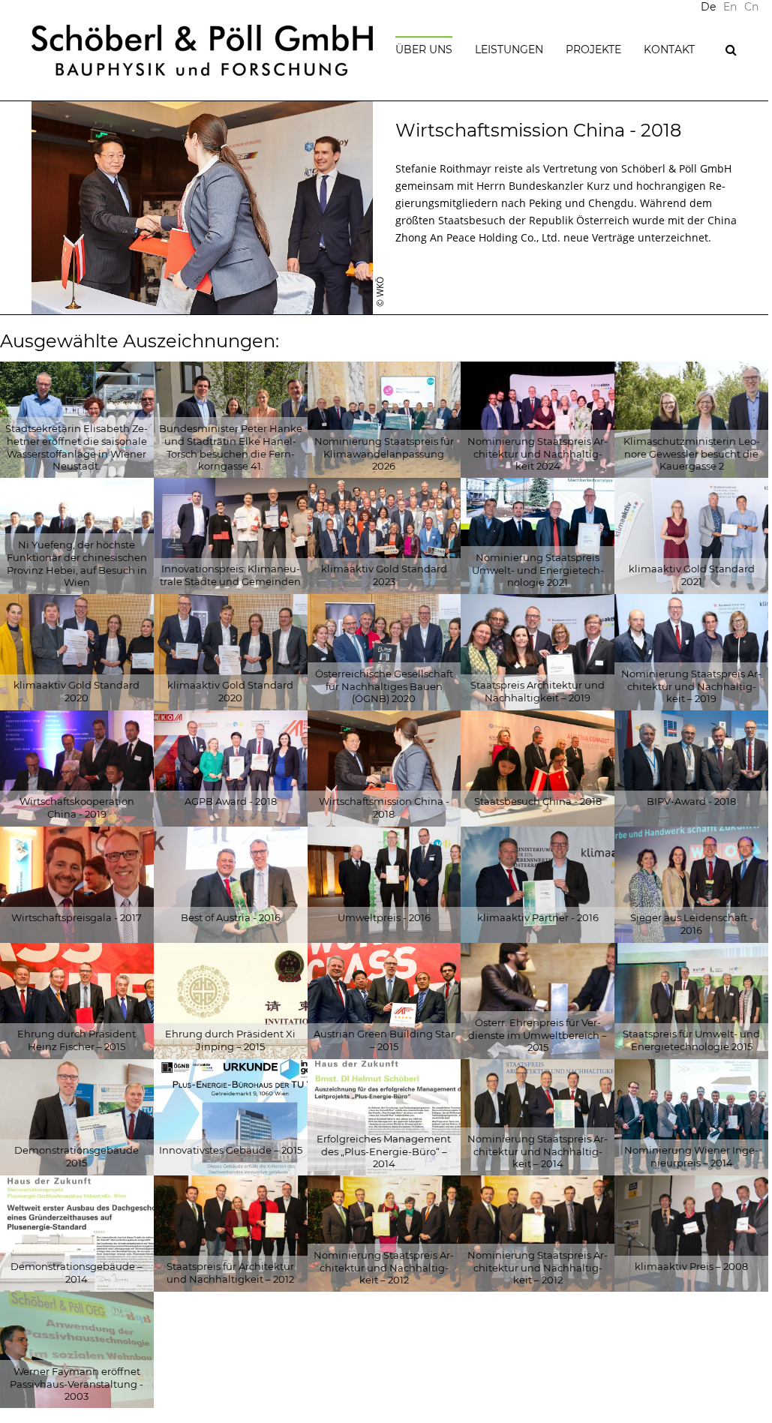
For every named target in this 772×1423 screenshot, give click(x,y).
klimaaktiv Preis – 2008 (691, 1266)
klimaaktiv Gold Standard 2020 (77, 691)
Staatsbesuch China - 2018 (538, 801)
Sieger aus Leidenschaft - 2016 (691, 923)
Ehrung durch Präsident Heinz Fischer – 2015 (76, 1040)
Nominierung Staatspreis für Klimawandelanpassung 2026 (384, 454)
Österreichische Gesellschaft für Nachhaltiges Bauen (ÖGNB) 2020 (384, 686)
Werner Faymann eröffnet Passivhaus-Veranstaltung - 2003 (76, 1384)
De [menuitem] (708, 7)
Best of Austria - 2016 (231, 917)
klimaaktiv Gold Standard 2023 (384, 575)
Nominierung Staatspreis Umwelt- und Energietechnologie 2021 (538, 570)
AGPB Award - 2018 (231, 801)
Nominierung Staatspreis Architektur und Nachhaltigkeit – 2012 (384, 1267)
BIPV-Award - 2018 (691, 801)
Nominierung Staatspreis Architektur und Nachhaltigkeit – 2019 (691, 686)
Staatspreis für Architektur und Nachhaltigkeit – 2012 (230, 1272)
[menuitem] (730, 7)
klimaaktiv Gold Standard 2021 (692, 575)
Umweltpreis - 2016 (384, 917)
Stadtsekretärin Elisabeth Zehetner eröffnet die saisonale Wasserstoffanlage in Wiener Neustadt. (76, 447)
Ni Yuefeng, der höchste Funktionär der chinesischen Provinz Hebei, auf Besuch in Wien (77, 564)
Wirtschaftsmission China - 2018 (384, 807)
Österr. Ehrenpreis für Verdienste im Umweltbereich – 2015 (537, 1035)
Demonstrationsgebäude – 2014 (77, 1272)
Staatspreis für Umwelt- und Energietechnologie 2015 (691, 1040)
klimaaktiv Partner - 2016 (538, 917)
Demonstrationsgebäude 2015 (76, 1156)
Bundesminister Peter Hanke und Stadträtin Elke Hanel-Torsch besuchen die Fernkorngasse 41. (230, 447)
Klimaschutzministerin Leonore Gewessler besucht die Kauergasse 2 (691, 454)
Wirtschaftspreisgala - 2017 (76, 917)
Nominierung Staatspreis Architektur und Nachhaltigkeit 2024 (537, 454)
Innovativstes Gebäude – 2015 (230, 1150)
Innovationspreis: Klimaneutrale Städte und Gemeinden (230, 575)
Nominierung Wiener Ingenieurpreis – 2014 (691, 1156)
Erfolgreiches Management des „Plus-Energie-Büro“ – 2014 (384, 1151)
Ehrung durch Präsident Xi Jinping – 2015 (230, 1040)
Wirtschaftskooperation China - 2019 (77, 807)
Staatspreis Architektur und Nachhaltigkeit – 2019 (537, 691)
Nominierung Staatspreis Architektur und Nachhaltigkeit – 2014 (537, 1151)
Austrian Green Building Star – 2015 (384, 1040)
